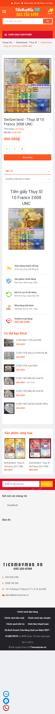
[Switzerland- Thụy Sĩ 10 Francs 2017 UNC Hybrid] (15, 448)
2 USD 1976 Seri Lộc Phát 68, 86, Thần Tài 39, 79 (32, 353)
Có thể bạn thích (15, 333)
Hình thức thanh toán (38, 624)
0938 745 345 (11, 583)
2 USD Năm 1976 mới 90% (28, 340)
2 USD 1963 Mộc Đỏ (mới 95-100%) (30, 378)
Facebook (12, 505)
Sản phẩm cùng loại (18, 433)
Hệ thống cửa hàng (45, 3)
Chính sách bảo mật (14, 618)
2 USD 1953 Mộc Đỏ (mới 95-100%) (30, 391)
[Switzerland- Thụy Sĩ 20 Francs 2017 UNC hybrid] (40, 448)
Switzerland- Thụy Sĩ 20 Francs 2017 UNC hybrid (39, 466)
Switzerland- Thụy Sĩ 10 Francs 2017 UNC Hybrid (14, 466)
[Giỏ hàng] (51, 12)
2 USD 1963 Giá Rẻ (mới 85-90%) (32, 404)
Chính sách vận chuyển (39, 618)
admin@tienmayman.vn (17, 595)
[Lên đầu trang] (46, 708)
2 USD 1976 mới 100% (27, 365)
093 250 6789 (22, 322)
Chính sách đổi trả (15, 624)
